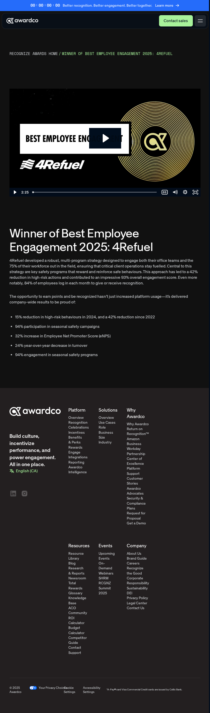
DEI (129, 593)
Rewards (75, 447)
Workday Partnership (136, 451)
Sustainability (137, 588)
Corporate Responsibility (138, 580)
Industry (105, 442)
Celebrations (78, 427)
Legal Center (137, 603)
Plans (131, 508)
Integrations (78, 457)
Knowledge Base (77, 600)
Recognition (78, 422)
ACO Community (77, 610)
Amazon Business (134, 441)
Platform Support (133, 471)
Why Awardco (138, 424)
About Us (134, 553)
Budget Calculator (76, 630)
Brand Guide (137, 558)
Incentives (76, 432)
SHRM (104, 578)
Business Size (106, 435)
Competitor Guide (77, 640)
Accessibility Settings (91, 690)
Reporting (76, 462)
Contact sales (176, 20)
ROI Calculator (76, 620)
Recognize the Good (135, 570)
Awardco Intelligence (77, 469)
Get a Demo (136, 523)
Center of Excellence (135, 461)
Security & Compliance (136, 500)
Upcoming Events (107, 556)
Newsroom (77, 578)
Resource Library (76, 556)
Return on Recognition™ (138, 431)
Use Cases (107, 422)
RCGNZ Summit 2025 (105, 588)
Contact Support (74, 650)
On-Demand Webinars (106, 568)
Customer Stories (135, 481)
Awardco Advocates (135, 491)
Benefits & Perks (75, 440)
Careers (133, 563)
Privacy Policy (137, 598)
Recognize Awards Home (33, 53)
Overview (76, 417)
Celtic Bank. (176, 689)
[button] (23, 471)
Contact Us (135, 608)
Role (102, 427)
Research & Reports (76, 570)
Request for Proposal (136, 515)
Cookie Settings (69, 690)
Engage (74, 452)
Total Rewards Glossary (75, 588)
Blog (72, 563)
